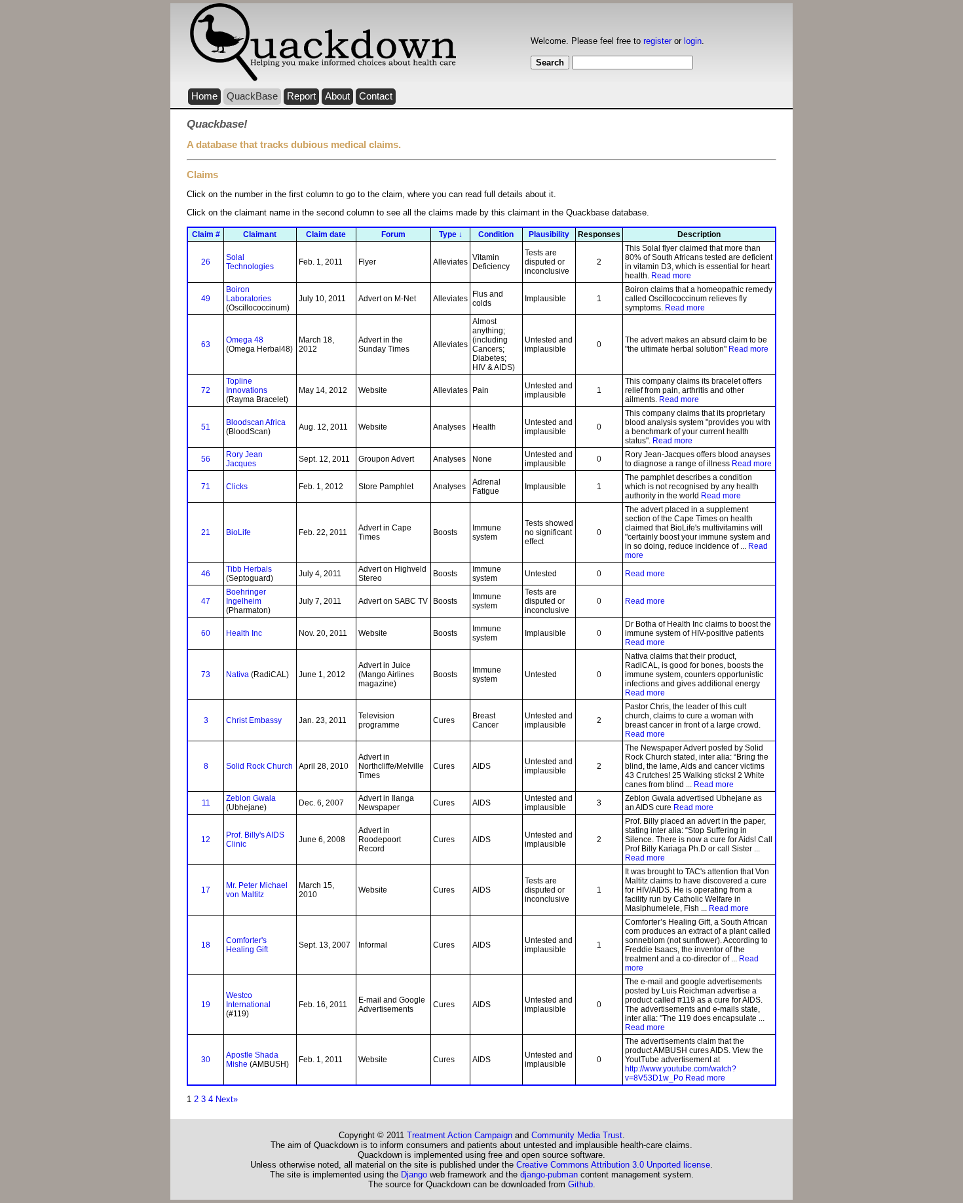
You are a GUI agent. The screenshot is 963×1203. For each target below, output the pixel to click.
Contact (375, 96)
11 (206, 802)
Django (414, 1174)
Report (301, 96)
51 (205, 427)
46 (205, 573)
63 (205, 344)
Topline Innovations (246, 386)
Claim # (206, 234)
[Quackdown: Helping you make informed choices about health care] (323, 79)
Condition (496, 234)
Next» (227, 1099)
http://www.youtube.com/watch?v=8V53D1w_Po (680, 1073)
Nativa (237, 674)
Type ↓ (451, 234)
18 (205, 945)
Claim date (326, 234)
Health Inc (244, 633)
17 (205, 890)
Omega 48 (244, 339)
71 (205, 486)
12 (205, 839)
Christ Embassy (254, 720)
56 (205, 459)
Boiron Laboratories (248, 294)
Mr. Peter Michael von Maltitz (257, 890)
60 (205, 633)
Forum (393, 234)
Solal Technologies (250, 262)
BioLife (238, 532)
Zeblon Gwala (251, 798)
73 (205, 674)
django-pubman (549, 1174)
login (693, 41)
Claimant (259, 234)
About (337, 96)
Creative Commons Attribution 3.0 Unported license (613, 1165)
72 (205, 390)
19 (205, 1004)
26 (205, 262)
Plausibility (549, 234)
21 (205, 532)
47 (205, 601)
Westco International (248, 1000)
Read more (671, 275)
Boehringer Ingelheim (246, 596)
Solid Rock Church (259, 766)
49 (205, 298)
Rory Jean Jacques (244, 459)
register (657, 41)
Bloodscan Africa (256, 422)
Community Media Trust (576, 1135)
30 (205, 1059)
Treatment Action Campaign (459, 1135)
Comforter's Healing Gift (247, 945)
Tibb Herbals (249, 569)
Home (204, 96)
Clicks (237, 486)
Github (580, 1184)
